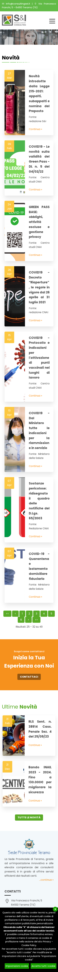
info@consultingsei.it (17, 3)
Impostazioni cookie (17, 966)
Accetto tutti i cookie (43, 966)
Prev (4, 37)
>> (36, 620)
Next (53, 37)
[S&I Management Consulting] (14, 25)
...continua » (46, 880)
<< (7, 613)
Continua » (35, 129)
